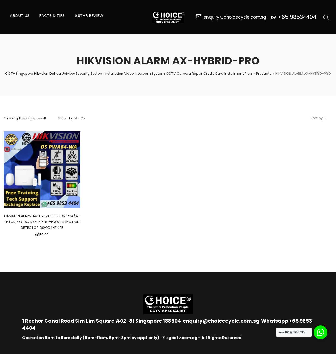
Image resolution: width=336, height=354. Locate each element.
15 (70, 118)
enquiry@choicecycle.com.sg (221, 320)
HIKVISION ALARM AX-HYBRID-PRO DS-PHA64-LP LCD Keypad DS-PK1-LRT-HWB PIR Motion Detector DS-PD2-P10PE (42, 221)
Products (263, 73)
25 (83, 118)
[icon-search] (326, 17)
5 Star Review (89, 15)
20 (76, 118)
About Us (19, 15)
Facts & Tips (52, 15)
